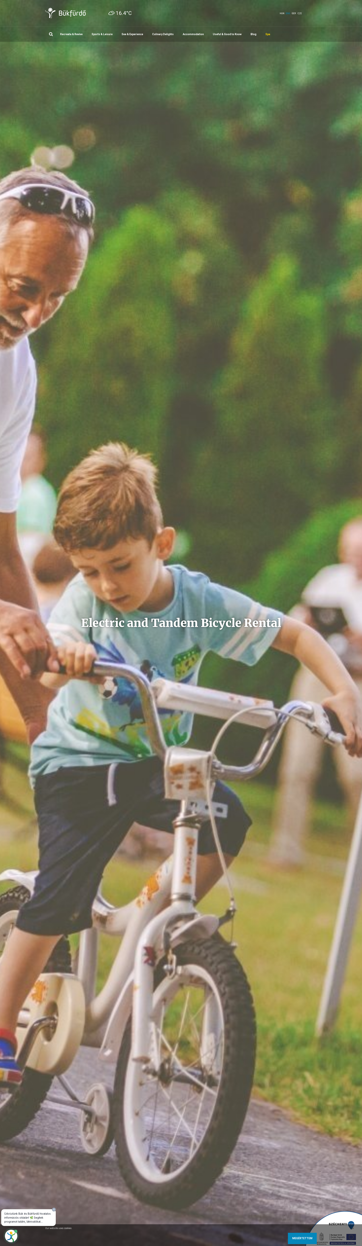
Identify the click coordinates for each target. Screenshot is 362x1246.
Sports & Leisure (102, 34)
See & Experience (132, 34)
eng (288, 13)
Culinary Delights (163, 34)
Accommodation (193, 34)
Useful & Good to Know (227, 34)
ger (294, 13)
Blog (253, 34)
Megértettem (302, 1238)
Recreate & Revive (71, 34)
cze (300, 13)
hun (282, 13)
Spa (267, 34)
